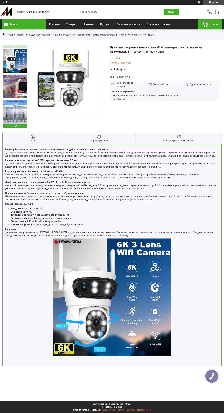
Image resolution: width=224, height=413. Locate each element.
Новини (89, 24)
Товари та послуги (17, 34)
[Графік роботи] (217, 12)
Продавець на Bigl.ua (112, 407)
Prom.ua (128, 404)
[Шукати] (171, 12)
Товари (70, 24)
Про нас (105, 24)
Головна (54, 24)
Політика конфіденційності (138, 410)
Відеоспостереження (40, 34)
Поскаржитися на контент (112, 410)
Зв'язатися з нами (128, 24)
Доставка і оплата (158, 24)
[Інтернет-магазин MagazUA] (6, 12)
